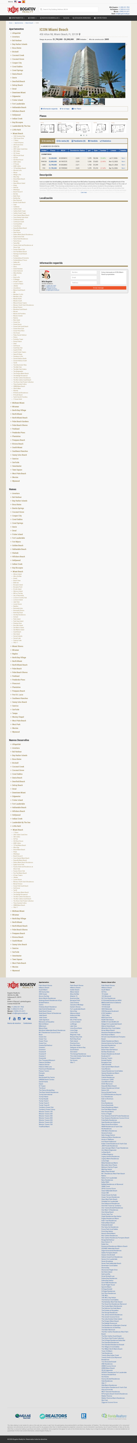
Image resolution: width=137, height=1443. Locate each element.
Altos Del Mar (17, 576)
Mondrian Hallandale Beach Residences (52, 1030)
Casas (72, 982)
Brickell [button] (15, 52)
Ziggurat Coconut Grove (109, 1402)
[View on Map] (79, 34)
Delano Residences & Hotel (110, 1088)
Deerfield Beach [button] (18, 81)
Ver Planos (77, 109)
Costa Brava (17, 226)
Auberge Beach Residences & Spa (50, 1000)
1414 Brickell (105, 1007)
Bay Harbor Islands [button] (19, 44)
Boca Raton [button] (16, 48)
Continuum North (18, 219)
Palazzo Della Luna (45, 1067)
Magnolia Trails (75, 1035)
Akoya (15, 172)
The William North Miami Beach (111, 1349)
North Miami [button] (17, 414)
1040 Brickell (105, 1005)
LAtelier (15, 286)
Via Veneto (73, 1060)
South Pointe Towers (19, 352)
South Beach (17, 632)
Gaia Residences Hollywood (110, 1122)
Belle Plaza (16, 196)
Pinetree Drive (17, 623)
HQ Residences (106, 1129)
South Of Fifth (17, 350)
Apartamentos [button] (17, 18)
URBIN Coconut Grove (108, 1366)
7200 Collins (105, 1015)
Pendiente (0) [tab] (80, 141)
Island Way (73, 1017)
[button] (126, 45)
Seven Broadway (107, 1261)
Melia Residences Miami (109, 1163)
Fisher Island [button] (17, 100)
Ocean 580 (105, 1193)
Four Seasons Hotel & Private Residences (115, 1116)
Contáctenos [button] (101, 18)
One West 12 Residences (109, 1210)
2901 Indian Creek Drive (20, 149)
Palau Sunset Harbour (20, 335)
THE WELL (104, 1295)
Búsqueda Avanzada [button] (82, 18)
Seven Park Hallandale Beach (111, 1263)
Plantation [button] (16, 436)
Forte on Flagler (106, 1114)
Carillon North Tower (19, 211)
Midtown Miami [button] (18, 403)
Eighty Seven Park (18, 237)
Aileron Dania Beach (108, 1026)
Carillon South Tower (19, 213)
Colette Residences (108, 1077)
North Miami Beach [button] (19, 418)
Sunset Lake (17, 638)
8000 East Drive (106, 1017)
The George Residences (78, 1054)
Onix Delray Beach (107, 1212)
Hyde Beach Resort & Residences (50, 1013)
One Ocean (16, 333)
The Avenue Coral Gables (109, 1300)
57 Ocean (16, 164)
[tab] (22, 33)
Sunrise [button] (15, 459)
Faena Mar (16, 243)
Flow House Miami (107, 1111)
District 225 (105, 1090)
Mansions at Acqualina (46, 1022)
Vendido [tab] (94, 141)
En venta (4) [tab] (49, 141)
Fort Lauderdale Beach (77, 1009)
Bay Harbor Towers (107, 1047)
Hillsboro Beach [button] (18, 111)
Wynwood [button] (16, 481)
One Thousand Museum (47, 1060)
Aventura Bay (74, 998)
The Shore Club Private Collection (23, 382)
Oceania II (42, 1049)
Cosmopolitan (17, 224)
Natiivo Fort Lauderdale (109, 1178)
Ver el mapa (65, 109)
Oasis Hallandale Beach (109, 1191)
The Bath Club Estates (20, 369)
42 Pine (15, 157)
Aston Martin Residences (47, 998)
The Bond (42, 1088)
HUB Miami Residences (109, 1131)
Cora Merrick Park (107, 1082)
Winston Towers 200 (46, 1114)
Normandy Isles (18, 608)
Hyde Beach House (45, 1011)
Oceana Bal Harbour (45, 1045)
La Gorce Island (18, 600)
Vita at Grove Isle (107, 1389)
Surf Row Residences (108, 1293)
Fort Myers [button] (16, 542)
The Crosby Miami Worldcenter (111, 1306)
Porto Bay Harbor (107, 1231)
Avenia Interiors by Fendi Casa (111, 1043)
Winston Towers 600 (46, 1122)
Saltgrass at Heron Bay (78, 1047)
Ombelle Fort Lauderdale (109, 1201)
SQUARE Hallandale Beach (110, 1248)
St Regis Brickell (106, 1289)
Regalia (41, 1075)
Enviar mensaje (98, 288)
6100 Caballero (106, 1013)
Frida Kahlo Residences (109, 1120)
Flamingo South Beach (20, 254)
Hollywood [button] (16, 115)
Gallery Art (16, 262)
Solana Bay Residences (109, 1278)
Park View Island (18, 621)
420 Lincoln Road (18, 155)
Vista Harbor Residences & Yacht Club (114, 1387)
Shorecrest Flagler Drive (109, 1270)
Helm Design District (108, 1135)
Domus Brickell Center (108, 1092)
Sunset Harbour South (20, 361)
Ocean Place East (18, 328)
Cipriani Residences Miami (110, 1073)
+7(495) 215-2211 (124, 11)
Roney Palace (17, 341)
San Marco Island (18, 627)
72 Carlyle (104, 994)
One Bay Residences (19, 615)
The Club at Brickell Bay (47, 1090)
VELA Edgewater (107, 1370)
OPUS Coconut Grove (108, 1188)
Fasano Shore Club (19, 249)
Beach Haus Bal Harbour (109, 1049)
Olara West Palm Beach (109, 1199)
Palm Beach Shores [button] (20, 425)
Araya (15, 185)
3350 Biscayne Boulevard (109, 1011)
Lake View (16, 602)
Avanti (15, 578)
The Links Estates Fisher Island (80, 1056)
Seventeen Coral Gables (109, 1265)
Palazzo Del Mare (45, 1062)
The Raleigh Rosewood (20, 375)
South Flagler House (108, 1285)
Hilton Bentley (17, 273)
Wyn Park (104, 1400)
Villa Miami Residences (109, 1385)
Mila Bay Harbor (106, 1169)
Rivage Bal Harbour (107, 1240)
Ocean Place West (18, 331)
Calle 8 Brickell (106, 1064)
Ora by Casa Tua (106, 1214)
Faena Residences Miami (109, 1107)
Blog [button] (67, 18)
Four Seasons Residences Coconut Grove (115, 1118)
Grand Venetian (18, 269)
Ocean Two (43, 1039)
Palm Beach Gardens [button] (20, 421)
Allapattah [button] (16, 33)
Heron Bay (73, 1011)
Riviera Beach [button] (17, 444)
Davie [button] (14, 78)
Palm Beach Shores (45, 985)
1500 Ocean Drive (18, 138)
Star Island (16, 634)
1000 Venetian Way (19, 136)
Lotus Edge (74, 1030)
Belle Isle (16, 583)
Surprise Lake (17, 640)
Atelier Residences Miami (110, 1041)
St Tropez (42, 1086)
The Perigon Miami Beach (21, 373)
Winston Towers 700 (46, 1124)
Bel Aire (15, 194)
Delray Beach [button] (17, 85)
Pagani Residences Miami (110, 1218)
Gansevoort (16, 264)
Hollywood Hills (75, 1015)
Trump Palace (43, 1097)
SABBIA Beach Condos (46, 1079)
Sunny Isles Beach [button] (19, 455)
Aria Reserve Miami (108, 1035)
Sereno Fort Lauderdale (109, 1259)
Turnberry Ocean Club (46, 1107)
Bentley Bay (16, 198)
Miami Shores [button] (17, 646)
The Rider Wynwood (108, 1330)
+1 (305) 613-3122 (124, 9)
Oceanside (42, 1058)
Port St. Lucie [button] (17, 695)
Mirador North (17, 299)
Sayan (41, 1084)
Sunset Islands (17, 636)
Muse (41, 1035)
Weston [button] (15, 477)
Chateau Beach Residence (48, 1007)
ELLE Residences (107, 1097)
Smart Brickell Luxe (107, 1276)
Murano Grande (18, 316)
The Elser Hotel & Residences (48, 1092)
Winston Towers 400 (46, 1118)
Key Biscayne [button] (17, 122)
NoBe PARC (105, 1182)
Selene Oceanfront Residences (111, 1257)
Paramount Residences (47, 1069)
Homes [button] (33, 18)
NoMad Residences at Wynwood (112, 1184)
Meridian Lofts (17, 296)
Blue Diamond (17, 200)
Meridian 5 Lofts (18, 294)
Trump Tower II (44, 1103)
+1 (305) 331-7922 (124, 7)
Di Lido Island (17, 589)
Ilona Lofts (16, 277)
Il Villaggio (16, 279)
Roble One (104, 1244)
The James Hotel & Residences (111, 1315)
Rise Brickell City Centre (47, 1077)
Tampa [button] (14, 713)
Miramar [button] (15, 406)
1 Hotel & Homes (18, 142)
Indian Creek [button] (17, 118)
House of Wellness (107, 1139)
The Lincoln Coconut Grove (110, 1317)
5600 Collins (17, 162)
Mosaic (15, 311)
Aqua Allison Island (19, 183)
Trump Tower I (44, 1101)
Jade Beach (43, 1015)
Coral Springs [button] (17, 70)
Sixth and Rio (105, 1274)
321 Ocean (16, 153)
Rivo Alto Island (18, 625)
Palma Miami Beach (108, 1223)
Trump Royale (43, 1099)
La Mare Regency (107, 1154)
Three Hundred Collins (20, 384)
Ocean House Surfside (109, 1195)
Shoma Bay (105, 1268)
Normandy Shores (18, 610)
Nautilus (15, 606)
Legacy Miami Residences (110, 1159)
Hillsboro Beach (44, 987)
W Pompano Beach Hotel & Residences (114, 1394)
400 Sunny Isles (44, 992)
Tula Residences (106, 1353)
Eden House (17, 232)
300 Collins (16, 151)
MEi (14, 292)
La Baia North (105, 1152)
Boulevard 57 (105, 1056)
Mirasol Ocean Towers (20, 303)
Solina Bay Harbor (107, 1280)
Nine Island (16, 320)
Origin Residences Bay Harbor (111, 1216)
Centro (41, 1005)
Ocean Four (43, 1043)
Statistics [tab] (106, 141)
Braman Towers (106, 1058)
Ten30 (15, 363)
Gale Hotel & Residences (47, 1009)
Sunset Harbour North (19, 358)
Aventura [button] (16, 37)
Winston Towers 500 (46, 1120)
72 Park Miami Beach (19, 168)
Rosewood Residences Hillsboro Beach (114, 1246)
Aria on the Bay (44, 996)
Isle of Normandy (18, 595)
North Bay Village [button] (19, 410)
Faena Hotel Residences (20, 239)
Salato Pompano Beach (109, 1253)
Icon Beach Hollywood (108, 1141)
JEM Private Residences (109, 1146)
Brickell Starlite (106, 1060)
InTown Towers (18, 281)
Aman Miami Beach (19, 179)
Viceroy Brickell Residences (110, 1379)
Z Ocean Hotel (17, 399)
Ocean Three (43, 1041)
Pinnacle (42, 1073)
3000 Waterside (106, 1009)
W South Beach (18, 395)
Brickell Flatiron (44, 1002)
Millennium (42, 1026)
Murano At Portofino (19, 313)
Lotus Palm (74, 1032)
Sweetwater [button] (17, 466)
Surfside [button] (15, 462)
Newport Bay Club (76, 1037)
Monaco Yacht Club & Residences (23, 305)
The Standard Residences (110, 1342)
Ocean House (17, 324)
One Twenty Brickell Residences (112, 1208)
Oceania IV (42, 1054)
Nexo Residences (107, 1180)
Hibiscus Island (18, 591)
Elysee (103, 1101)
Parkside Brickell (106, 1225)
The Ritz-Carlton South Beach (22, 380)
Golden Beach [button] (17, 545)
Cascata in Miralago (76, 1005)
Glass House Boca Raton (109, 1124)
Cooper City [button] (17, 63)
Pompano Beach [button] (18, 440)
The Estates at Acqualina (109, 1310)
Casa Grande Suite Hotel (20, 217)
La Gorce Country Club (20, 598)
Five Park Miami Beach (20, 251)
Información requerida (49, 109)
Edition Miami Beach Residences (23, 234)
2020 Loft (16, 147)
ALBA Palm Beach (107, 1020)
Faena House (17, 241)
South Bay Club (17, 348)
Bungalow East (106, 1062)
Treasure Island (75, 1058)
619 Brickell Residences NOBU (111, 1000)
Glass (15, 266)
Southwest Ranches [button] (20, 451)
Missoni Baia (43, 1028)
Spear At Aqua (17, 354)
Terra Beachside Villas (20, 365)
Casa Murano (105, 1069)
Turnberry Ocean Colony (47, 1109)
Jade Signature (44, 1020)
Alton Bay (16, 177)
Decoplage (16, 230)
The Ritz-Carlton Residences (22, 378)
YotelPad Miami (44, 1126)
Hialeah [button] (15, 553)
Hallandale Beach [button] (19, 107)
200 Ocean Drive (18, 145)
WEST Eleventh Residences (110, 1392)
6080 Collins (17, 166)
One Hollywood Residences (110, 1203)
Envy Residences (107, 1103)
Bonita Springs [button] (18, 508)
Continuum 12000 (107, 1079)
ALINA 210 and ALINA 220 (110, 1022)
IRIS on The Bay (18, 593)
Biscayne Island (18, 585)
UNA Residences (107, 1364)
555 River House (18, 160)
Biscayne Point (17, 587)
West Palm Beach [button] (19, 473)
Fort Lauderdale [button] (18, 104)
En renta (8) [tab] (64, 141)
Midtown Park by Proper (109, 1167)
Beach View (16, 580)
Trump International (45, 1094)
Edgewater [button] (16, 96)
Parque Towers (44, 1071)
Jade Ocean (43, 1017)
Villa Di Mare (17, 388)
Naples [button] (15, 654)
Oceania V (42, 1056)
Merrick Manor (44, 1024)
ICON (14, 275)
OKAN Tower (105, 1186)
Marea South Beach (19, 290)
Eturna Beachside (107, 1105)
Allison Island (17, 574)
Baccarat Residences (108, 1045)
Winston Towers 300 (46, 1116)
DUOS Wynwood (106, 1084)
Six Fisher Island (106, 1272)
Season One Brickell (108, 1255)
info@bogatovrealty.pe (123, 14)
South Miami (43, 990)
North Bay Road (18, 612)
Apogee (15, 181)
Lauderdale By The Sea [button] (21, 126)
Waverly (15, 390)
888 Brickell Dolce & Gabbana (111, 1002)
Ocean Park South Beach (20, 326)
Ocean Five (16, 322)
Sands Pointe (43, 1082)
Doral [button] (14, 89)
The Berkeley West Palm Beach (112, 1302)
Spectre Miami (106, 1287)
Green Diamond (18, 271)
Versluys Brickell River (108, 1374)
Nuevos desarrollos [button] (50, 18)
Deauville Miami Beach (20, 228)
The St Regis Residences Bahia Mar (113, 1340)
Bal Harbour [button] (17, 40)
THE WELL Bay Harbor (108, 1297)
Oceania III (42, 1052)
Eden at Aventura (107, 1099)
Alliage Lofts (17, 175)
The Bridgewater (18, 371)
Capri (14, 204)
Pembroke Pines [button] (18, 432)
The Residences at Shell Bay (111, 1327)
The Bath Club (17, 367)
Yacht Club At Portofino (20, 397)
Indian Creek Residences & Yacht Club (114, 1144)
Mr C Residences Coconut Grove (49, 1032)
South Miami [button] (17, 447)
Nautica (15, 318)
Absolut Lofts (17, 170)
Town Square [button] (17, 470)
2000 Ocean (43, 994)
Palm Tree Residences (109, 1221)
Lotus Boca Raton (76, 1028)
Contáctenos (27, 1023)
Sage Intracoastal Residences (111, 1250)
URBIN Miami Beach (19, 386)
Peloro (15, 337)
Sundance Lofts (18, 356)
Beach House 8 (17, 192)
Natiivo (103, 1176)
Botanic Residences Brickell (110, 1054)
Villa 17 (15, 642)
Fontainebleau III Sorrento (21, 258)
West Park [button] (16, 724)
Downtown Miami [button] (19, 92)
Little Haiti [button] (16, 130)
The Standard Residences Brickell (112, 1345)
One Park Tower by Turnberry (111, 1206)
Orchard (15, 617)
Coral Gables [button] (17, 66)
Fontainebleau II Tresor (20, 260)
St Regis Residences (108, 1291)
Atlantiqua (16, 189)
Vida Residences (107, 1381)
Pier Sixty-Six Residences (109, 1227)
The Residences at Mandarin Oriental (113, 1325)
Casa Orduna (74, 1002)
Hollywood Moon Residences (111, 1137)
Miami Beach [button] (17, 133)
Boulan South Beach (19, 202)
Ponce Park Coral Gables (109, 1229)
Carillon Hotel (17, 209)
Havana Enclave (106, 1133)
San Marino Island (18, 630)
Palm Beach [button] (17, 668)
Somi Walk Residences (109, 1283)
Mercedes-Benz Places (109, 1165)
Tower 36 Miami (106, 1351)
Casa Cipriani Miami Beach (21, 215)
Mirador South (17, 301)
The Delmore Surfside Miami (111, 1308)
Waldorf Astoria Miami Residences (113, 1398)
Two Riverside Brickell (108, 1362)
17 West (15, 140)
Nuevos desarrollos (108, 982)
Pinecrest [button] (16, 683)
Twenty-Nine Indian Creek (110, 1355)
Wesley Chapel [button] (18, 717)
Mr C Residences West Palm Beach (113, 1173)
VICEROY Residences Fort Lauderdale (114, 1372)
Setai (14, 343)
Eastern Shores (75, 1007)
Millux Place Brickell (108, 1171)
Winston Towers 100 (46, 1111)
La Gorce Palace (18, 284)
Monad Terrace (17, 307)
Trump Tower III (44, 1105)
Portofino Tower (18, 339)
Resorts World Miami (108, 1233)
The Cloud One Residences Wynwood (114, 1304)
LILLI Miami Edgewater (109, 1150)
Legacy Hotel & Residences (110, 1156)
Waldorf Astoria (106, 1396)
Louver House (17, 604)
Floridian (16, 256)
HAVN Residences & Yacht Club (111, 1126)
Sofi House (16, 346)
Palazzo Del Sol (44, 1064)
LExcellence (17, 288)
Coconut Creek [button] (18, 55)
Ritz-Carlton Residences (109, 1235)
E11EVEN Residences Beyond (111, 1094)
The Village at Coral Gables (110, 1347)
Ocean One (42, 1037)
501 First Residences (108, 998)
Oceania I (42, 1047)
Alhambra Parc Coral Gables (110, 1028)
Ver (123, 158)
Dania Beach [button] (17, 74)
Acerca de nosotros (14, 1023)
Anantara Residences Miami (111, 1032)
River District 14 (106, 1242)
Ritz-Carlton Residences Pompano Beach (115, 1238)
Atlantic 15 (73, 996)
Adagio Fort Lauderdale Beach (111, 1024)
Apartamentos (44, 982)
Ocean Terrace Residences (110, 1197)
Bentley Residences (108, 1052)
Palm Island (16, 619)
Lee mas (84, 192)
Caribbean (16, 207)
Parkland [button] (15, 429)
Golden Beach (74, 990)
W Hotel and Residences (20, 393)
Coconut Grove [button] (18, 59)
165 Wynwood (106, 996)
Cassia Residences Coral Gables (112, 1071)
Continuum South (18, 222)
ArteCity (15, 187)
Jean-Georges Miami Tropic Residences (114, 1148)
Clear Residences (107, 1075)
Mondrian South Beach (20, 309)
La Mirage (73, 1024)
